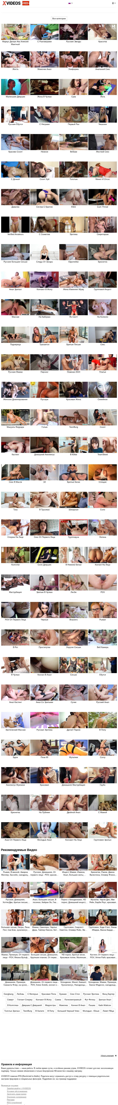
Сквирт (10, 999)
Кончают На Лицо (73, 840)
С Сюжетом (44, 234)
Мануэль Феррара (15, 427)
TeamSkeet (103, 454)
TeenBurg (73, 427)
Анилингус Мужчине (15, 785)
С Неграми (44, 124)
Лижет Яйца (108, 1011)
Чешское (103, 124)
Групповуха (73, 537)
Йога (102, 96)
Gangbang (8, 994)
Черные (44, 619)
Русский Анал (102, 702)
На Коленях (102, 317)
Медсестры (50, 1005)
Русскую (44, 399)
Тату (15, 509)
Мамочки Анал (44, 69)
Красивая (44, 785)
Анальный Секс (102, 69)
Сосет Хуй (44, 179)
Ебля (73, 207)
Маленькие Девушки (15, 96)
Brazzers (74, 619)
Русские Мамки (15, 372)
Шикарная (73, 509)
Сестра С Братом (44, 207)
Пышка (92, 1005)
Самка (58, 999)
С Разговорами (44, 41)
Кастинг (15, 454)
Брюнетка (15, 812)
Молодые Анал (44, 840)
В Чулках (15, 675)
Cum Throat (102, 207)
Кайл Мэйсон (105, 1005)
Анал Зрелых (15, 289)
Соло (102, 509)
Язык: (70, 3)
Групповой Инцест (102, 289)
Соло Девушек (44, 564)
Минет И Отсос (103, 179)
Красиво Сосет (15, 152)
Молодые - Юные (91, 1011)
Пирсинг (44, 372)
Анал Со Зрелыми (44, 702)
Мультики (73, 757)
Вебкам (73, 152)
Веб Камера (102, 647)
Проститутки (44, 647)
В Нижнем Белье (73, 564)
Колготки (15, 564)
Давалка (15, 207)
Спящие (102, 482)
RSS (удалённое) (14, 1103)
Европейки (73, 262)
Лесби (73, 592)
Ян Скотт (73, 317)
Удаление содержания (16, 1097)
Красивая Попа (49, 994)
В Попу (102, 730)
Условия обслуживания (17, 1091)
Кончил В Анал (45, 675)
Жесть (15, 69)
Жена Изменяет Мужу (73, 289)
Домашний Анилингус (44, 454)
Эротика (73, 234)
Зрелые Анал (105, 999)
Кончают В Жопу (44, 289)
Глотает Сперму (24, 999)
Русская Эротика (44, 730)
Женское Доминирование (15, 399)
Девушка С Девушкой (32, 1005)
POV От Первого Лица (15, 619)
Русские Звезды (73, 41)
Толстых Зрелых (12, 1011)
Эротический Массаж (15, 730)
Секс (102, 344)
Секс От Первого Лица (44, 537)
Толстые (74, 179)
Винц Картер (108, 994)
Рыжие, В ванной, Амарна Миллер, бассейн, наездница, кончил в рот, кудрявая (15, 875)
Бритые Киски (73, 482)
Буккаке (63, 994)
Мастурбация (15, 592)
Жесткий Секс (102, 152)
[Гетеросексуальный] (113, 3)
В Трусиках (44, 509)
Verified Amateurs (15, 234)
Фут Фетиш (90, 999)
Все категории (59, 18)
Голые (44, 427)
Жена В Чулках (44, 96)
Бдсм (15, 757)
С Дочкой (15, 179)
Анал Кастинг (15, 702)
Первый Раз (73, 124)
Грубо (102, 785)
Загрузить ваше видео (16, 1094)
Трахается (44, 344)
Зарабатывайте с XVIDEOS (19, 1088)
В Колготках (12, 1005)
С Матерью (32, 994)
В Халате (39, 1011)
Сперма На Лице (15, 537)
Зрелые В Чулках (44, 592)
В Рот (15, 647)
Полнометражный (72, 999)
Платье (102, 372)
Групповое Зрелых (102, 840)
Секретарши (103, 234)
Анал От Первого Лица (15, 840)
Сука (73, 96)
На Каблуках (44, 317)
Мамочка (63, 1005)
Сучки (73, 702)
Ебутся (102, 675)
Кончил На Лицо (102, 564)
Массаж (15, 317)
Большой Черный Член (68, 1011)
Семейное (102, 399)
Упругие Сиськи (73, 647)
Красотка (102, 41)
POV (103, 592)
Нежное (44, 152)
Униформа (73, 69)
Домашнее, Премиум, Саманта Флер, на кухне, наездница (15, 985)
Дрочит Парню (73, 730)
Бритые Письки (73, 344)
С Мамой (102, 812)
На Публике (44, 812)
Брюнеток (102, 262)
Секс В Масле (15, 482)
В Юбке (73, 454)
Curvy (102, 757)
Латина (102, 537)
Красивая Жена (73, 399)
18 (44, 482)
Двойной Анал (73, 812)
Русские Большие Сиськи (15, 262)
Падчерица (15, 344)
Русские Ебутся (15, 124)
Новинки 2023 (73, 372)
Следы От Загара (44, 262)
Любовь (20, 994)
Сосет (102, 427)
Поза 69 (44, 757)
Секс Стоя (75, 994)
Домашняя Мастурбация (73, 785)
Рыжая (102, 619)
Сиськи (73, 675)
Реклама (10, 1100)
